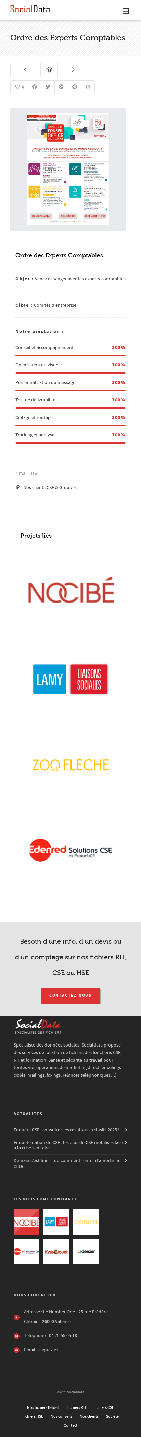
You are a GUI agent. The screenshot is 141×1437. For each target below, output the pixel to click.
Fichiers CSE (103, 1407)
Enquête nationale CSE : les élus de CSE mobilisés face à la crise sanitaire (68, 1145)
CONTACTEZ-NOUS (70, 995)
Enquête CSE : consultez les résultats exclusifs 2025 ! (66, 1130)
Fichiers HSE (32, 1416)
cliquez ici (48, 1350)
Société (112, 1416)
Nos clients (89, 1416)
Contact (70, 1425)
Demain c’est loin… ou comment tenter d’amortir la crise (66, 1163)
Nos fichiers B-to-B (43, 1407)
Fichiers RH (76, 1407)
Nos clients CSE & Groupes (50, 487)
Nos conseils (61, 1416)
